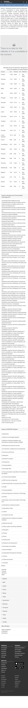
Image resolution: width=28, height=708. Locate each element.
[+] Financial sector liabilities (9, 477)
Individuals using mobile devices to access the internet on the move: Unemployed (13, 303)
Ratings (3, 657)
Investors (3, 666)
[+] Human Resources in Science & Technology (14, 493)
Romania (3, 163)
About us (3, 670)
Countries (3, 649)
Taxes (4, 614)
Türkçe (3, 685)
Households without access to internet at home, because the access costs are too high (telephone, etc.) (14, 231)
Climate (4, 622)
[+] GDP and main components (9, 480)
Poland (3, 186)
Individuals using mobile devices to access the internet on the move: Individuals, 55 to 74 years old (14, 288)
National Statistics (6, 629)
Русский (3, 683)
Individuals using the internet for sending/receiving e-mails (10, 328)
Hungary (3, 121)
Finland (3, 74)
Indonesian (18, 681)
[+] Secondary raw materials (9, 546)
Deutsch (17, 675)
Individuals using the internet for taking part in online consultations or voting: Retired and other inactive (14, 388)
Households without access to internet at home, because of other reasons (14, 224)
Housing (4, 611)
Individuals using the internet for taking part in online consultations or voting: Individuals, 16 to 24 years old (14, 367)
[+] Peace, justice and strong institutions (12, 526)
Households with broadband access (11, 200)
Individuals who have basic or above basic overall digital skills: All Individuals (12, 402)
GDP (3, 582)
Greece (3, 181)
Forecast (4, 571)
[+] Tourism (4, 556)
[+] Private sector (6, 539)
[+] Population (5, 530)
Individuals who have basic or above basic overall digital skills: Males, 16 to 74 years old (13, 409)
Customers (4, 663)
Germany (3, 79)
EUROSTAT (24, 20)
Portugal (3, 98)
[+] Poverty (4, 533)
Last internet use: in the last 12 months (11, 421)
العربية (2, 687)
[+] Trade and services (7, 559)
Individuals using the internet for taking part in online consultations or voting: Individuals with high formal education (13, 352)
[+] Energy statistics (6, 465)
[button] (26, 2)
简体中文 (17, 683)
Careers (3, 664)
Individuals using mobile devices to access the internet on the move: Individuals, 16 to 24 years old (14, 278)
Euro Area (3, 116)
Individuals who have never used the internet (13, 412)
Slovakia (3, 130)
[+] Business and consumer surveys (11, 445)
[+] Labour (4, 511)
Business (4, 604)
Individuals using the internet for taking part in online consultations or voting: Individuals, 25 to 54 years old (14, 372)
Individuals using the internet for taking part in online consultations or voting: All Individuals (13, 337)
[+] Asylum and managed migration (10, 437)
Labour (4, 586)
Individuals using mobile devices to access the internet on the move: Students (13, 299)
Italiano (17, 677)
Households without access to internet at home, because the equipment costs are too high (14, 236)
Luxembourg (4, 144)
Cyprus (3, 177)
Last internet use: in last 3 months (10, 419)
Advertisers (4, 668)
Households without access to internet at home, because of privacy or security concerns (14, 227)
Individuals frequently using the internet (11, 238)
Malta (2, 88)
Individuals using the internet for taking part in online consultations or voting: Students (13, 392)
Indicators (4, 573)
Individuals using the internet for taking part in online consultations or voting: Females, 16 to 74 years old (14, 346)
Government (5, 600)
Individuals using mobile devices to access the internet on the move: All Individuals (13, 248)
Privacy (3, 672)
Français (3, 681)
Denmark (3, 102)
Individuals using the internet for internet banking (14, 312)
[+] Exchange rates (6, 468)
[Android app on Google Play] (19, 667)
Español (3, 677)
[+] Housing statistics (7, 490)
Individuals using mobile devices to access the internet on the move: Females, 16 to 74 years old (13, 257)
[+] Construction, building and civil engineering (13, 449)
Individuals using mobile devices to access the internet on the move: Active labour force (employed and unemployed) (13, 243)
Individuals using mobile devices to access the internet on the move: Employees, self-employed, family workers (14, 252)
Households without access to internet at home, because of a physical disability (14, 213)
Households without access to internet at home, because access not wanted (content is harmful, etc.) (14, 209)
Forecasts (3, 655)
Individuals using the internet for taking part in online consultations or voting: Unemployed (13, 396)
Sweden (3, 158)
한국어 (16, 687)
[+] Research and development (9, 543)
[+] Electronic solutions (7, 458)
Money (4, 593)
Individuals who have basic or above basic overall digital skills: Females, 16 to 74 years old (14, 406)
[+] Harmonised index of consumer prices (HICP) (14, 483)
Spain (2, 126)
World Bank (5, 633)
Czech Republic (3, 136)
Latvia (2, 112)
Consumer (5, 607)
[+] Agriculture (5, 434)
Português (3, 679)
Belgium (3, 172)
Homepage (4, 648)
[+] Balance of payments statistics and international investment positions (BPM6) (12, 441)
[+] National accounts (7, 523)
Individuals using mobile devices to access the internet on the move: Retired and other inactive (14, 296)
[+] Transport (5, 563)
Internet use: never (6, 417)
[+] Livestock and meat (7, 515)
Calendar (4, 569)
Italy (2, 93)
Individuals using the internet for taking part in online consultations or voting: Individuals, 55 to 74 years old (14, 377)
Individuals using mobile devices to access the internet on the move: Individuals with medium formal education (13, 267)
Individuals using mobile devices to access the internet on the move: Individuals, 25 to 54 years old (14, 283)
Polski (16, 679)
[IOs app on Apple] (19, 663)
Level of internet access (8, 422)
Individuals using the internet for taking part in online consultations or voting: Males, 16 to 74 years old (13, 382)
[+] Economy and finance (8, 452)
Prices (4, 589)
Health (4, 618)
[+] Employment (5, 462)
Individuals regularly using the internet (11, 240)
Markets (4, 579)
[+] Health (4, 487)
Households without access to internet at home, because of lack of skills (14, 220)
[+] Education (5, 455)
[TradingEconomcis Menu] (1, 2)
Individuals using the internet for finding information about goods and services (11, 310)
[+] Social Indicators (7, 549)
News (3, 574)
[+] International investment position (11, 505)
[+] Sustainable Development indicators (12, 553)
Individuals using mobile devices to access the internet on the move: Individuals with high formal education (14, 262)
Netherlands (4, 167)
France (3, 140)
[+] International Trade (7, 508)
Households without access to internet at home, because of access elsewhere (14, 217)
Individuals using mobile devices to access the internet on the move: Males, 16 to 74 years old (13, 292)
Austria (3, 84)
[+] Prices (4, 536)
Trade (4, 596)
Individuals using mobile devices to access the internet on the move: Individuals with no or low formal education (13, 272)
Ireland (3, 107)
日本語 (16, 685)
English (3, 675)
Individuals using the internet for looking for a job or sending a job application (14, 315)
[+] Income (4, 496)
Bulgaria (3, 149)
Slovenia (3, 154)
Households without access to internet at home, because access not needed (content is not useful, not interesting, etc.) (14, 204)
